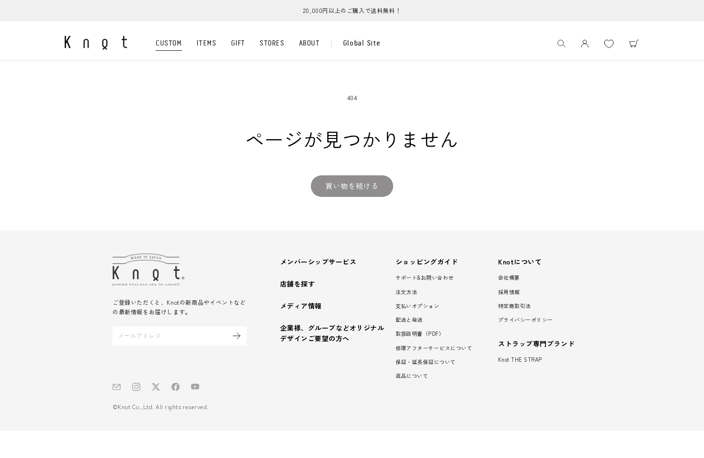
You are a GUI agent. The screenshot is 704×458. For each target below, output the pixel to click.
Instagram (136, 387)
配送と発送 (409, 319)
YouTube (195, 387)
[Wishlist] (608, 43)
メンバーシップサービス (318, 261)
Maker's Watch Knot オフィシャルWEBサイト (96, 42)
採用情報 (509, 292)
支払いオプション (418, 305)
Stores (272, 43)
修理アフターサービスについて (434, 348)
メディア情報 (301, 305)
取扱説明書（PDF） (420, 333)
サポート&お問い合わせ (425, 277)
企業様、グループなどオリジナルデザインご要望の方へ (332, 333)
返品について (412, 375)
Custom (169, 43)
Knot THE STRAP (520, 359)
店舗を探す (297, 283)
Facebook (175, 387)
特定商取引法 (514, 305)
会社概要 (509, 277)
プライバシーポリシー (525, 319)
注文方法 (407, 292)
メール (117, 387)
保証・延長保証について (426, 362)
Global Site (362, 43)
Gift (238, 43)
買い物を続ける (352, 186)
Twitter (156, 387)
